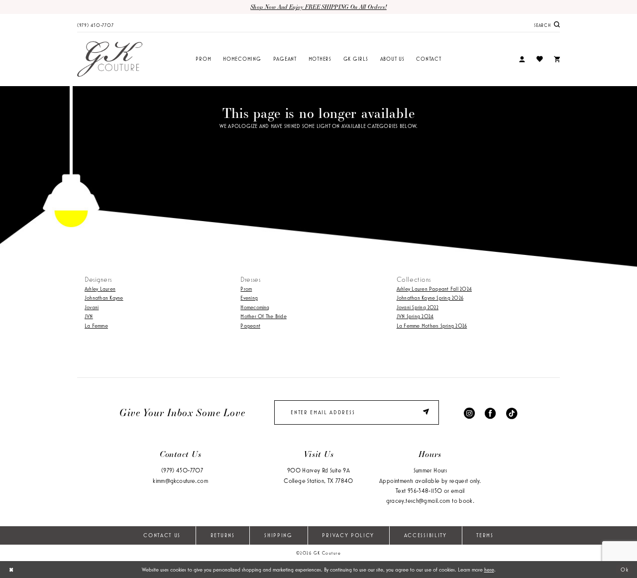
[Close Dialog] (11, 569)
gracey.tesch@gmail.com (418, 500)
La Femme (96, 326)
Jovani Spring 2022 (417, 307)
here (489, 570)
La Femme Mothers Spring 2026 (432, 326)
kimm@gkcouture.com (180, 480)
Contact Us (162, 535)
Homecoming (254, 307)
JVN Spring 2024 (415, 316)
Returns (223, 535)
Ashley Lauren (100, 289)
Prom (246, 289)
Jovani (92, 307)
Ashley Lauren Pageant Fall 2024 (434, 289)
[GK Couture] (109, 59)
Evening (249, 298)
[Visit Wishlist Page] (539, 59)
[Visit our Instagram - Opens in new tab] (469, 412)
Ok (625, 570)
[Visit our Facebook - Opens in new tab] (490, 412)
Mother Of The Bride (263, 316)
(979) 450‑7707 (182, 470)
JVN (89, 316)
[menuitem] (95, 24)
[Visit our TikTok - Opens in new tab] (512, 412)
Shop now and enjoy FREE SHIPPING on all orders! (318, 6)
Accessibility (425, 535)
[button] (522, 59)
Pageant (250, 326)
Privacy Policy (348, 535)
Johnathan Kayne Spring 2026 (430, 298)
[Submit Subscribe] (427, 412)
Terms (484, 535)
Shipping (278, 535)
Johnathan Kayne (104, 298)
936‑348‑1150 (425, 490)
